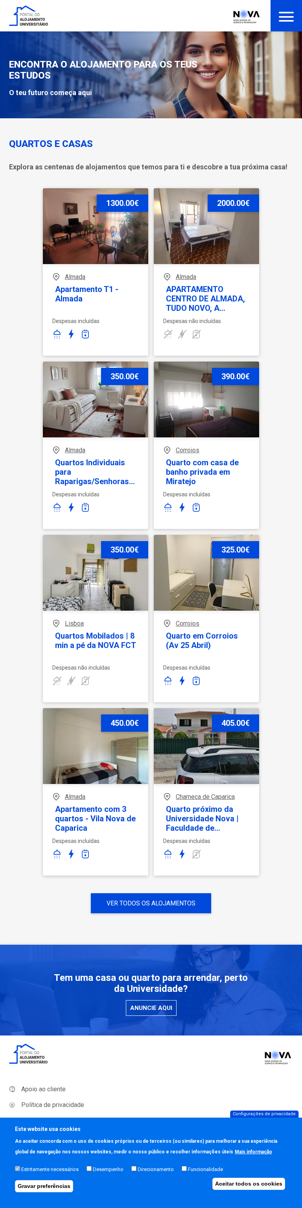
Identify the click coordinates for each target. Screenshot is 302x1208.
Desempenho (108, 1169)
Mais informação (253, 1152)
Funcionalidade (205, 1169)
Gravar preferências (44, 1186)
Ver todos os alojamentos (151, 903)
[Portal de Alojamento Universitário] (28, 16)
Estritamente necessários (50, 1169)
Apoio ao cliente (43, 1089)
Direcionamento (156, 1169)
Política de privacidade (52, 1105)
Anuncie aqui (151, 1008)
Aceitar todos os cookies (248, 1183)
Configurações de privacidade (264, 1113)
